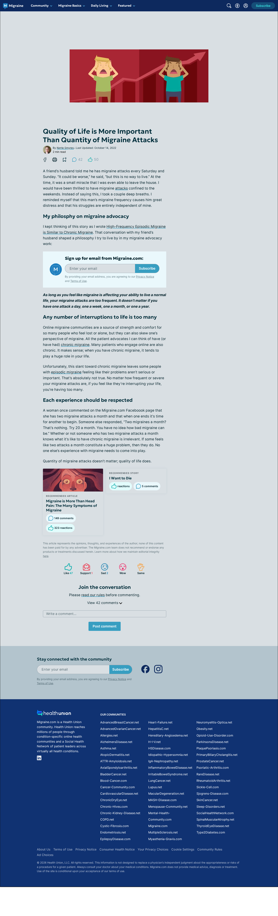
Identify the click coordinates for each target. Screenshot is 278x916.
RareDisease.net (207, 774)
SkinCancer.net (207, 800)
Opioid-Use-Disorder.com (214, 735)
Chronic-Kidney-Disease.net (120, 813)
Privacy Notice (145, 276)
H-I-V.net (154, 742)
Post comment (104, 626)
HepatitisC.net (158, 729)
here (45, 556)
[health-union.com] (54, 714)
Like (67, 569)
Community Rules (209, 849)
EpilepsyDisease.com (115, 839)
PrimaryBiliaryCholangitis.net (217, 755)
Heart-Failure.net (160, 722)
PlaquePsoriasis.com (211, 748)
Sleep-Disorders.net (210, 806)
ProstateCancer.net (210, 761)
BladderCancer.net (113, 774)
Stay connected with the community (74, 659)
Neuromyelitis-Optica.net (214, 722)
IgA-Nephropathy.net (163, 761)
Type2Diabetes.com (210, 832)
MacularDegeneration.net (166, 793)
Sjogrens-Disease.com (212, 793)
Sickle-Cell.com (207, 787)
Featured (124, 5)
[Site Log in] (246, 6)
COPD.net (107, 819)
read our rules (93, 595)
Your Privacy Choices (153, 849)
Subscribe (147, 268)
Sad (102, 569)
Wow (120, 569)
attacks (121, 188)
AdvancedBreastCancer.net (119, 722)
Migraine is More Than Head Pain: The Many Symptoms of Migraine (71, 505)
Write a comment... (61, 614)
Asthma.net (108, 748)
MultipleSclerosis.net (163, 832)
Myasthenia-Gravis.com (165, 839)
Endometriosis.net (113, 832)
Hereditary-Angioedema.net (168, 735)
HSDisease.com (159, 748)
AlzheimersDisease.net (116, 742)
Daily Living (99, 5)
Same (138, 569)
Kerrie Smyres (65, 147)
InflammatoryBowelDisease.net (170, 767)
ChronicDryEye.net (113, 800)
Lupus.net (155, 787)
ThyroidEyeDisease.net (212, 826)
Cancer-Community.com (117, 787)
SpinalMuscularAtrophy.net (215, 819)
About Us (43, 849)
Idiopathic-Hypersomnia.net (168, 755)
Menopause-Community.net (168, 806)
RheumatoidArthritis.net (213, 781)
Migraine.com (158, 826)
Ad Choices (45, 855)
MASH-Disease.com (162, 800)
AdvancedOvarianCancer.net (120, 729)
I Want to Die (120, 478)
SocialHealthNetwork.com (215, 813)
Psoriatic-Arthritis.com (212, 767)
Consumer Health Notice (117, 849)
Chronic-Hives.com (114, 806)
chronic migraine (75, 345)
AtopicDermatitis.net (115, 755)
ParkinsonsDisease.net (212, 742)
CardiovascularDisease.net (119, 793)
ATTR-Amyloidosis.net (116, 761)
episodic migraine (66, 372)
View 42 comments (103, 603)
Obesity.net (204, 729)
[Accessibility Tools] (237, 6)
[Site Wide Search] (229, 6)
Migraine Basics (69, 5)
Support (86, 569)
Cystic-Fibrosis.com (114, 826)
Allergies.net (109, 735)
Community (40, 5)
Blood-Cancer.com (113, 781)
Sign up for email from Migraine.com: (104, 258)
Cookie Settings (182, 849)
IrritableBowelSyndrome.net (168, 774)
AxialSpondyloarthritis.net (118, 767)
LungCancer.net (159, 781)
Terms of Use (78, 280)
